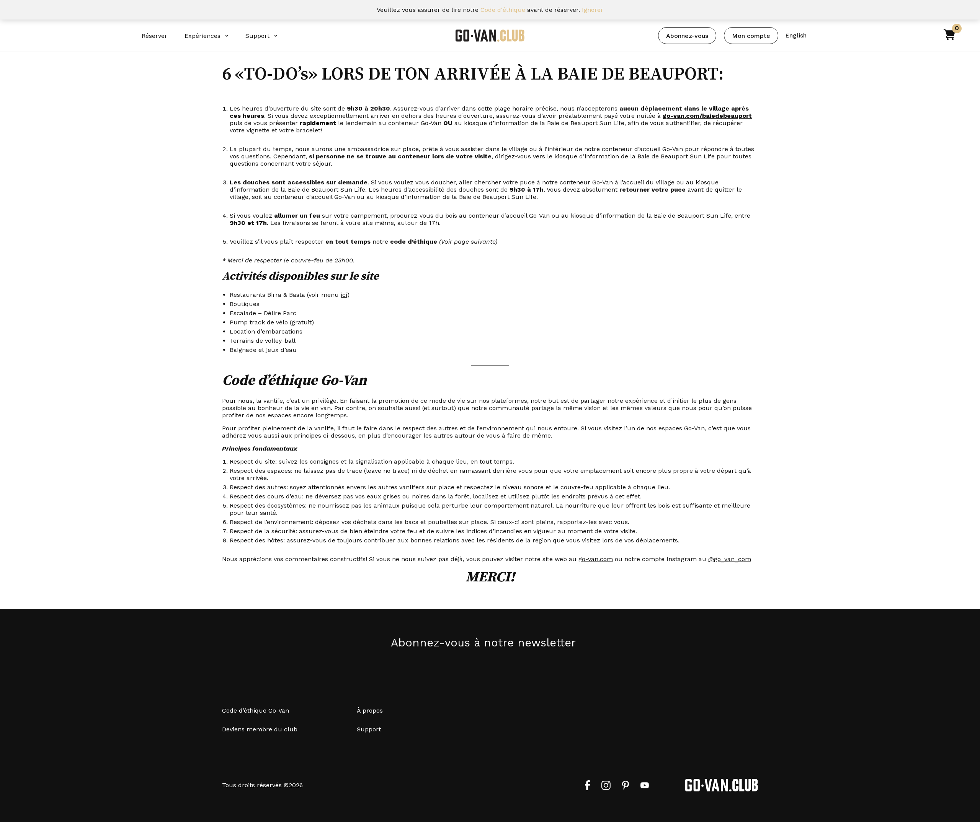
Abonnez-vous (687, 35)
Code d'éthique (502, 9)
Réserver (154, 35)
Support (257, 35)
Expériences (202, 35)
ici (344, 294)
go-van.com (595, 559)
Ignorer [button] (592, 9)
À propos (370, 710)
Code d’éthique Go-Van (255, 710)
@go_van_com (729, 559)
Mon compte (751, 35)
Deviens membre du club (259, 729)
